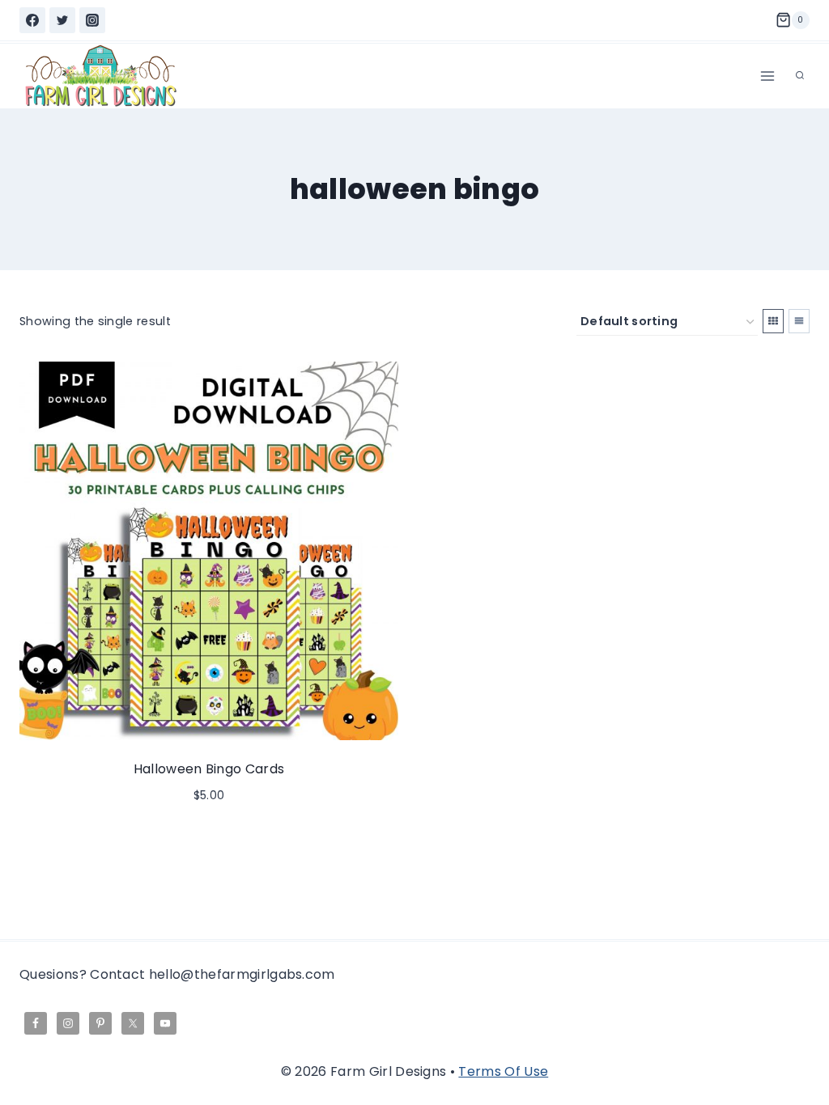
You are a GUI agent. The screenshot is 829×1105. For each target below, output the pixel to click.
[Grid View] (773, 321)
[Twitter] (62, 20)
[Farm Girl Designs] (100, 76)
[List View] (799, 321)
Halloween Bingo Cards (209, 769)
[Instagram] (92, 20)
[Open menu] (767, 75)
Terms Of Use (503, 1071)
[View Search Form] (800, 76)
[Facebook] (32, 20)
